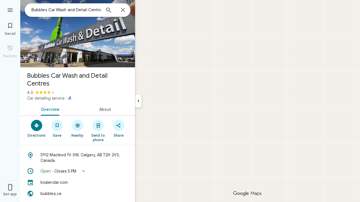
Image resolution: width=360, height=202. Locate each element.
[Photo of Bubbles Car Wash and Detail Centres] (77, 33)
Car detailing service (46, 98)
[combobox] (66, 9)
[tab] (48, 109)
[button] (77, 171)
